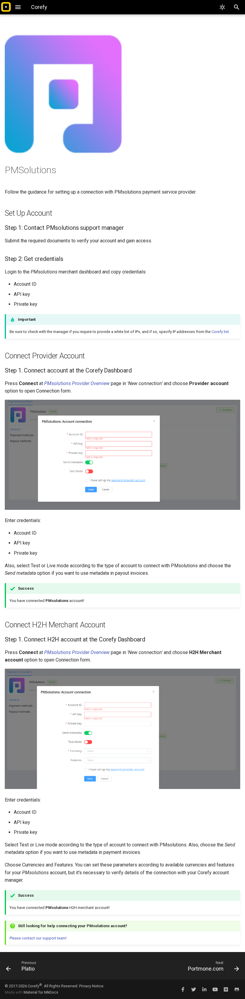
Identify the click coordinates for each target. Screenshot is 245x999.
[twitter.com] (193, 989)
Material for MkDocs (41, 992)
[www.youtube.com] (215, 989)
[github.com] (236, 989)
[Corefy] (6, 7)
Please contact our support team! (38, 938)
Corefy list (220, 331)
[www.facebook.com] (183, 989)
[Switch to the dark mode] (222, 7)
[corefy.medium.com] (226, 989)
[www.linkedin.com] (204, 989)
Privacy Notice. (91, 986)
